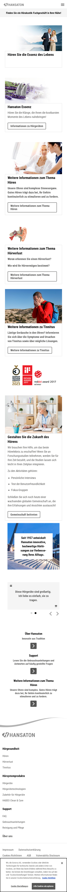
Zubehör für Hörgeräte (13, 794)
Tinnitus (6, 767)
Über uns (7, 836)
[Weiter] (57, 613)
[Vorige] (51, 613)
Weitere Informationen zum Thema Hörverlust (29, 276)
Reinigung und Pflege (13, 827)
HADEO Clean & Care (12, 800)
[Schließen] (62, 863)
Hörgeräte (7, 783)
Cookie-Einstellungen (19, 886)
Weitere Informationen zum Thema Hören (29, 207)
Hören (5, 756)
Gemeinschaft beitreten (23, 514)
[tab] (31, 613)
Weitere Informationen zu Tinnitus (29, 350)
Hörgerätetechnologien (14, 789)
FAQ (4, 816)
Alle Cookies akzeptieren (43, 886)
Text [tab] (35, 613)
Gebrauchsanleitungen (13, 821)
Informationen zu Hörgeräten (26, 126)
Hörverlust (7, 761)
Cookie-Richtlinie (48, 878)
